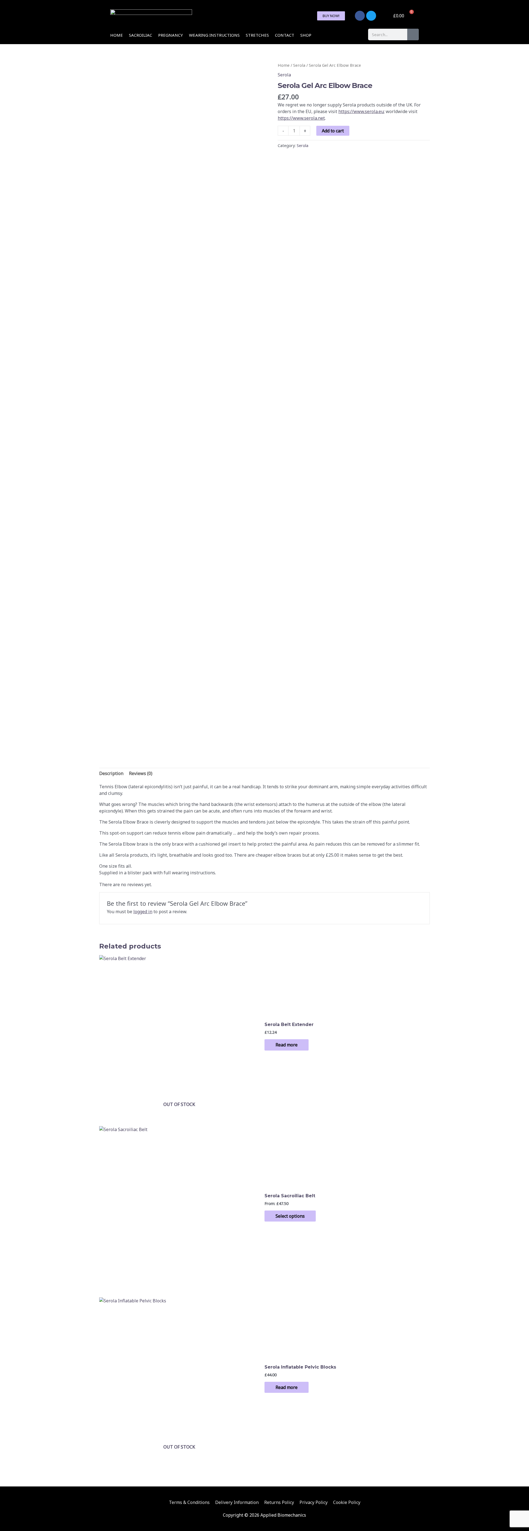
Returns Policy (279, 1502)
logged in (142, 912)
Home (116, 35)
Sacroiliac (140, 35)
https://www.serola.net (301, 118)
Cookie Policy (346, 1502)
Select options (290, 1216)
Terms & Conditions (189, 1502)
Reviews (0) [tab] (140, 773)
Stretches (257, 35)
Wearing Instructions (214, 35)
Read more (287, 1045)
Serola (299, 65)
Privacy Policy (313, 1502)
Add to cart (333, 131)
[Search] (413, 34)
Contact (284, 35)
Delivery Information (237, 1502)
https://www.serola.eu (361, 111)
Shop (305, 35)
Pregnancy (170, 35)
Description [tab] (111, 773)
